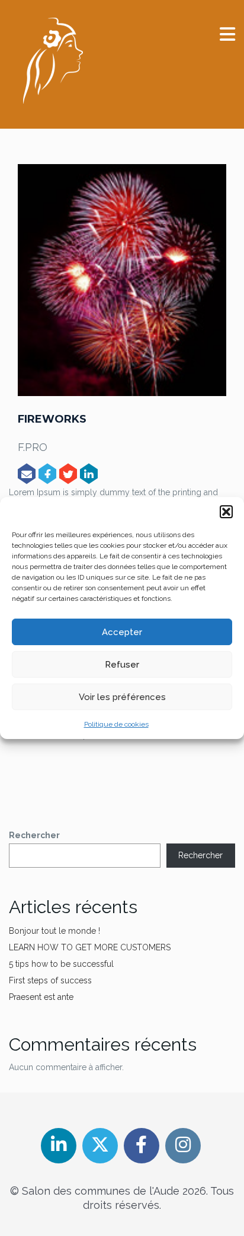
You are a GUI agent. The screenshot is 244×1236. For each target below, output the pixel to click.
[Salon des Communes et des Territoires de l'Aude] (53, 61)
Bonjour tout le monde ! (54, 931)
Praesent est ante (41, 997)
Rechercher (34, 835)
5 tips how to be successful (61, 964)
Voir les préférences (122, 697)
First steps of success (50, 980)
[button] (226, 512)
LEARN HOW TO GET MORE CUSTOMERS (90, 947)
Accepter (122, 632)
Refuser (122, 664)
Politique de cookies (116, 724)
